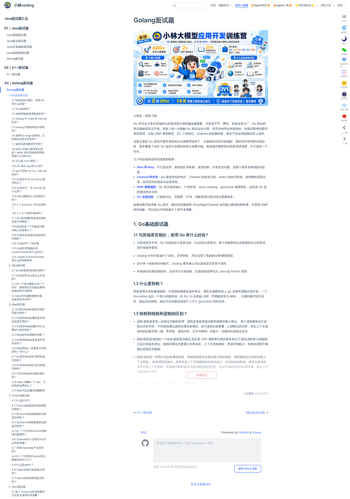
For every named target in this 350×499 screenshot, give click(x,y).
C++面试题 (13, 74)
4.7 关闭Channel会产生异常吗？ (28, 449)
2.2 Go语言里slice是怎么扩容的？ (28, 277)
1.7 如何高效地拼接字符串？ (28, 143)
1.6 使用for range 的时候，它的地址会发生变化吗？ (28, 137)
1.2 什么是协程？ (21, 108)
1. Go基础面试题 (18, 95)
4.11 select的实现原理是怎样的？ (28, 480)
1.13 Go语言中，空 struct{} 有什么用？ (28, 189)
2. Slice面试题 (17, 265)
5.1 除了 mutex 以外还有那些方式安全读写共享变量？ (28, 493)
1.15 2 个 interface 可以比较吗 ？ (29, 206)
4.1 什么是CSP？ (21, 400)
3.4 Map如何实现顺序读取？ (28, 334)
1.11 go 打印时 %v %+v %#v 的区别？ (29, 172)
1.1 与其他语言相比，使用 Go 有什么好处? (28, 102)
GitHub (244, 432)
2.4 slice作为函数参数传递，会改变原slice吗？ (28, 297)
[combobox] (189, 5)
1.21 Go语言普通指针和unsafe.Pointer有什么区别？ (28, 250)
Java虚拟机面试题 (18, 52)
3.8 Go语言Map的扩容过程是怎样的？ (28, 367)
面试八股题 (241, 5)
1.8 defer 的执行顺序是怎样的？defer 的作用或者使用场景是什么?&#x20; (28, 152)
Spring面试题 (15, 58)
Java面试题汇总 (16, 18)
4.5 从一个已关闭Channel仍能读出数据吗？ (29, 432)
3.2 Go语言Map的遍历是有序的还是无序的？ (28, 319)
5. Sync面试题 (17, 486)
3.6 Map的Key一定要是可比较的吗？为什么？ (29, 350)
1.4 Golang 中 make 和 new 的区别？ (29, 120)
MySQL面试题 (256, 412)
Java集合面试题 (16, 41)
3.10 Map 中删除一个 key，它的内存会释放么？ (29, 384)
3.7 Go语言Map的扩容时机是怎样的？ (28, 358)
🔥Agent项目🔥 (260, 5)
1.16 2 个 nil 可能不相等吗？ (27, 213)
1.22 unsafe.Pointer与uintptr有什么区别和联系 (28, 258)
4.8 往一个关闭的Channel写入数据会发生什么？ (29, 458)
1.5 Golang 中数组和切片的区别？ (28, 129)
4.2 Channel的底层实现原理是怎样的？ (29, 407)
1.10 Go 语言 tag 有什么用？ (28, 166)
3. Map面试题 (17, 304)
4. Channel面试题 (19, 395)
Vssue (256, 432)
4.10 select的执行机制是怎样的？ (28, 471)
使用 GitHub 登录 (247, 468)
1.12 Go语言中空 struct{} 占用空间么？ (28, 181)
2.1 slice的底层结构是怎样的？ (29, 270)
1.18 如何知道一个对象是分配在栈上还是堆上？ (28, 228)
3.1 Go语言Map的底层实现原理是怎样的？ (28, 311)
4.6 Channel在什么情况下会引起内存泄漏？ (29, 441)
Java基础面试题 (16, 35)
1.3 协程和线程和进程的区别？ (29, 113)
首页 (213, 5)
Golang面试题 (15, 89)
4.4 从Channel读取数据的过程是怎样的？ (29, 424)
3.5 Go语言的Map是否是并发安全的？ (28, 341)
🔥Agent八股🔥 (282, 5)
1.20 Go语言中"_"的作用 (25, 243)
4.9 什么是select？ (23, 464)
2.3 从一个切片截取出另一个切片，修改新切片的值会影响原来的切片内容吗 (28, 287)
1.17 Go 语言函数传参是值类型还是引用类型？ (29, 220)
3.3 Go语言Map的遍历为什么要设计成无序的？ (28, 328)
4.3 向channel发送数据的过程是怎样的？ (29, 415)
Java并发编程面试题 (19, 46)
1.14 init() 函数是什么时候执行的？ (29, 198)
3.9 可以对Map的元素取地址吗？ (28, 375)
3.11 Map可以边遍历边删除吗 (28, 390)
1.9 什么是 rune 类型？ (25, 160)
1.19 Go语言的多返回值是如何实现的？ (28, 237)
